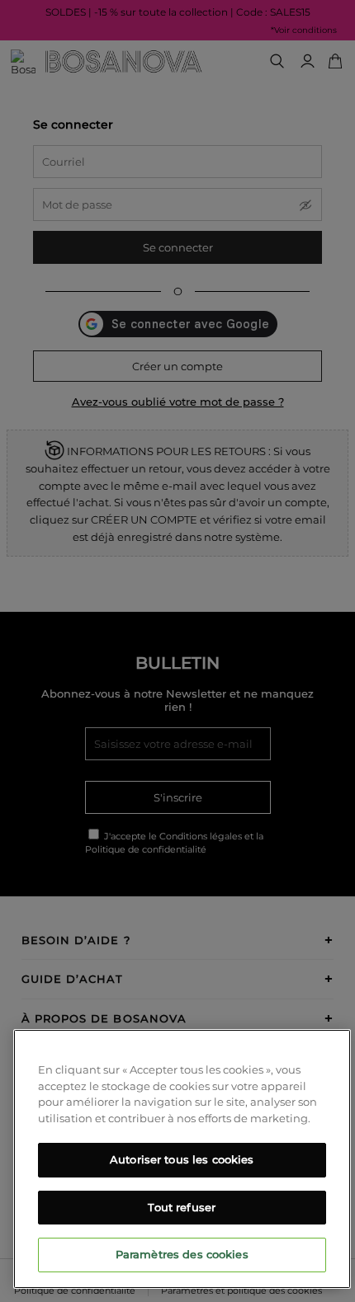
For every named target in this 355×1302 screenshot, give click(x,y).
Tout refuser (181, 1207)
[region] (182, 1159)
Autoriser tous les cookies (181, 1159)
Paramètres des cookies (182, 1254)
